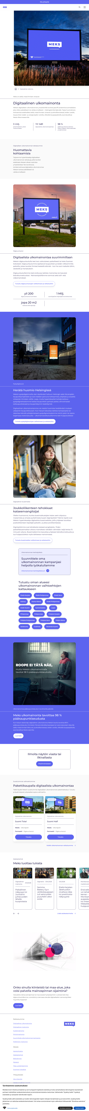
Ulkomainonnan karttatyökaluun (33, 571)
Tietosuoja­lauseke (12, 1108)
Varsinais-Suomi (52, 626)
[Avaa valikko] (84, 7)
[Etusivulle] (5, 7)
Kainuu (23, 601)
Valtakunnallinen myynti (21, 1083)
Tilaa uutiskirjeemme (20, 1066)
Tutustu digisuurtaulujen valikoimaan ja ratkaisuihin (34, 284)
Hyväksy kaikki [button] (80, 1108)
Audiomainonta (18, 1031)
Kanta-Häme (36, 601)
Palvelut (16, 1062)
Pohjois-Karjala (54, 614)
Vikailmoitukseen (44, 764)
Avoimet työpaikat (19, 1069)
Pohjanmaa (38, 614)
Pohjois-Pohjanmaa (28, 620)
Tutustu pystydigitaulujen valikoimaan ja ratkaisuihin (34, 421)
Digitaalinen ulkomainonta (22, 1023)
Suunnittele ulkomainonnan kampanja (26, 1038)
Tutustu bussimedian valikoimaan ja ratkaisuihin (32, 540)
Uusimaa (37, 626)
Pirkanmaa (25, 614)
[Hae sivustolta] (79, 7)
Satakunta (24, 626)
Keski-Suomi (25, 608)
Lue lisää (18, 736)
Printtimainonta (18, 1034)
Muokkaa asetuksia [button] (65, 1108)
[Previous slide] (14, 913)
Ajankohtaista (18, 1051)
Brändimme (17, 1058)
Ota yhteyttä (44, 2)
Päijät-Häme (60, 620)
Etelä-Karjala (25, 595)
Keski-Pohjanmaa (53, 601)
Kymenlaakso (40, 608)
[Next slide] (18, 913)
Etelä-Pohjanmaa (42, 595)
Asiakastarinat (18, 1055)
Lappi (53, 608)
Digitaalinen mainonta (21, 1027)
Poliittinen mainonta (20, 1042)
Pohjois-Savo (45, 620)
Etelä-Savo (58, 595)
